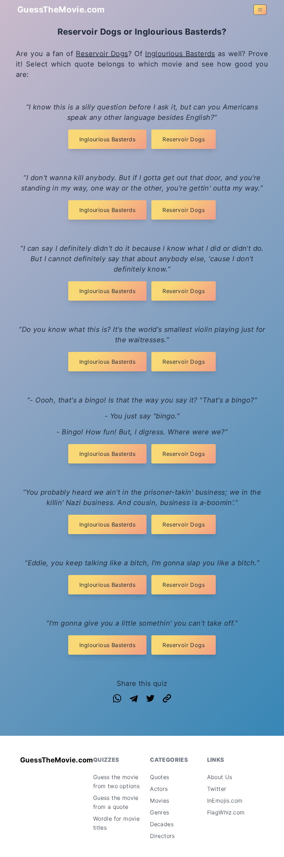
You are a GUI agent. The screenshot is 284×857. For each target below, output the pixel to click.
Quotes (159, 777)
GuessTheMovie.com (61, 10)
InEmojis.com (225, 800)
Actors (159, 788)
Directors (162, 835)
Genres (159, 812)
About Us (219, 777)
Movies (159, 800)
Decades (162, 824)
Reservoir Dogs (102, 54)
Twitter (217, 788)
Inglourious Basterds (180, 54)
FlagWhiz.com (226, 812)
